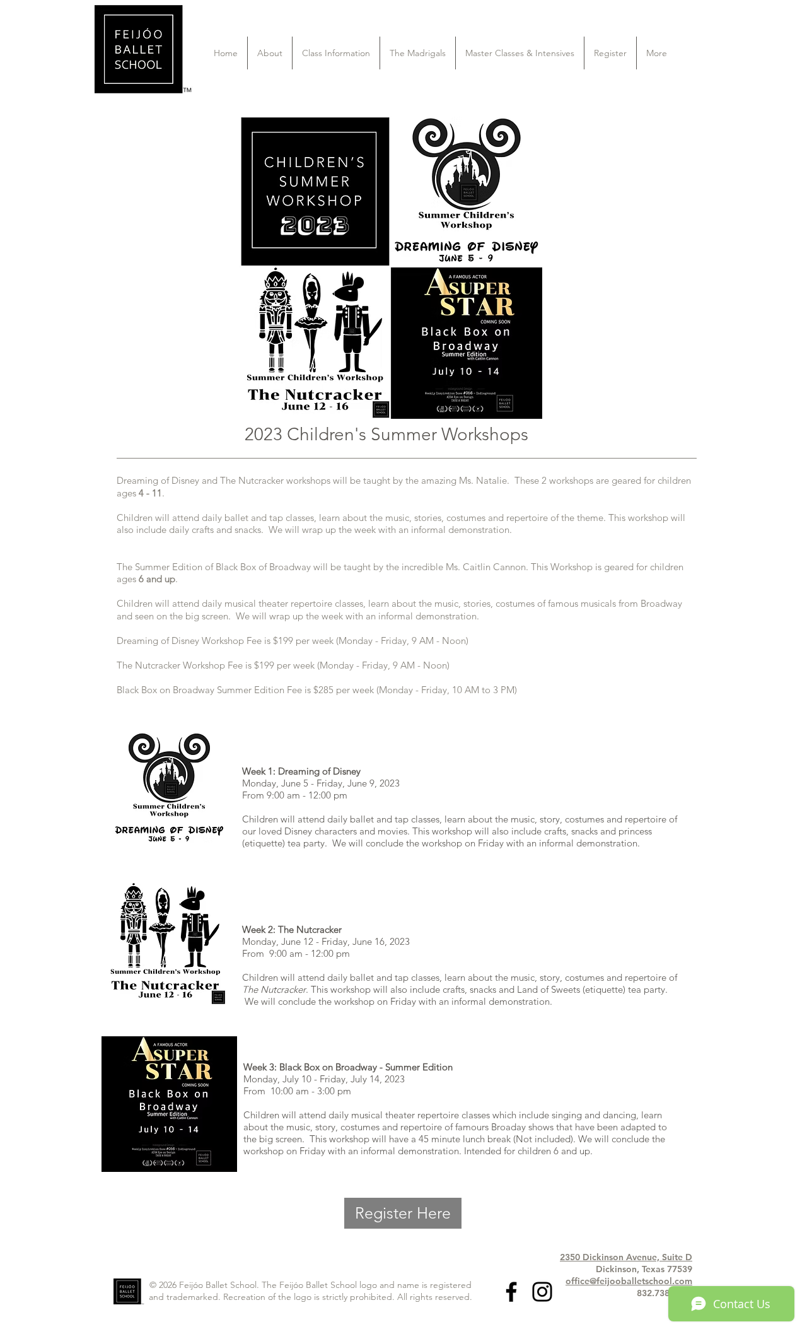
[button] (270, 53)
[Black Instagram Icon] (542, 1291)
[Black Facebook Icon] (511, 1291)
